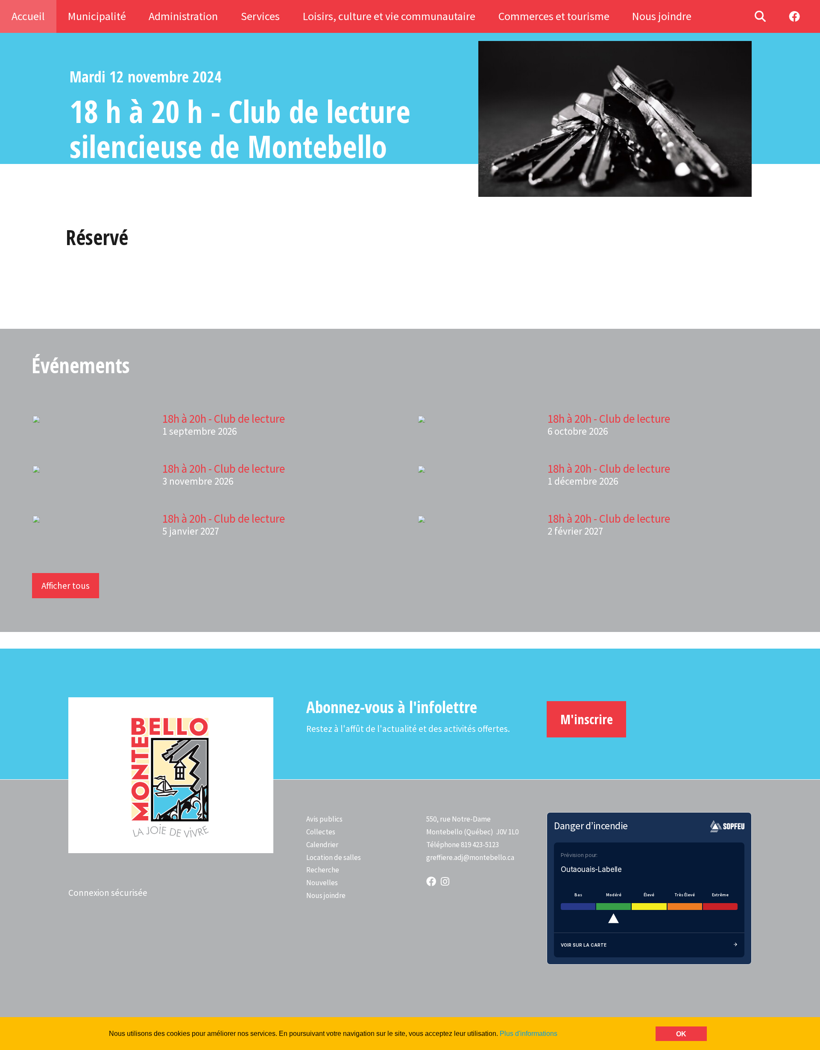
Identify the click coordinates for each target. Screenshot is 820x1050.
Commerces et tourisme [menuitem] (553, 16)
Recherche (322, 870)
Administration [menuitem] (183, 16)
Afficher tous (65, 585)
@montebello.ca (488, 857)
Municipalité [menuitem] (97, 16)
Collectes (320, 831)
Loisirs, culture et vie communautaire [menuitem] (389, 16)
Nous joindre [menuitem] (661, 16)
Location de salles (333, 857)
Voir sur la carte (583, 945)
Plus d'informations (528, 1033)
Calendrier (322, 844)
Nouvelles (322, 882)
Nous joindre (326, 895)
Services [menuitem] (260, 16)
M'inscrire (586, 719)
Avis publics (324, 819)
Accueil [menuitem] (28, 16)
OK (681, 1034)
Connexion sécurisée (107, 892)
